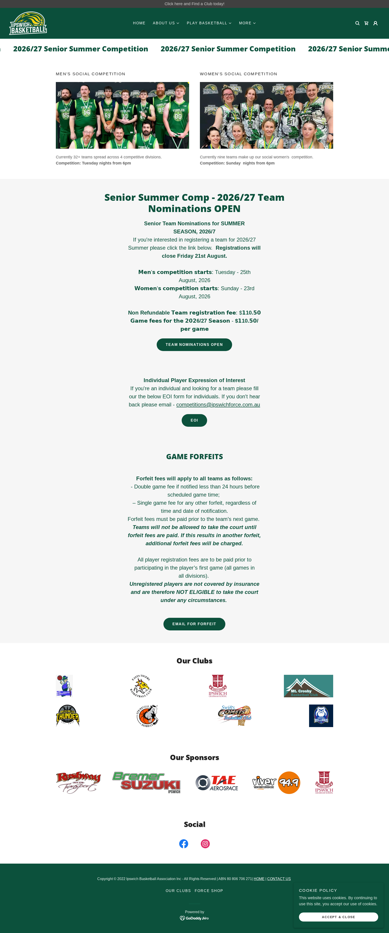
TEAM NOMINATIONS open (194, 345)
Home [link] (139, 23)
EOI (194, 420)
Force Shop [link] (209, 891)
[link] (28, 23)
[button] (166, 23)
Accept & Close (338, 917)
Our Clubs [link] (178, 891)
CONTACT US (279, 879)
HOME (259, 879)
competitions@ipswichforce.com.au (218, 404)
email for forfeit (194, 624)
